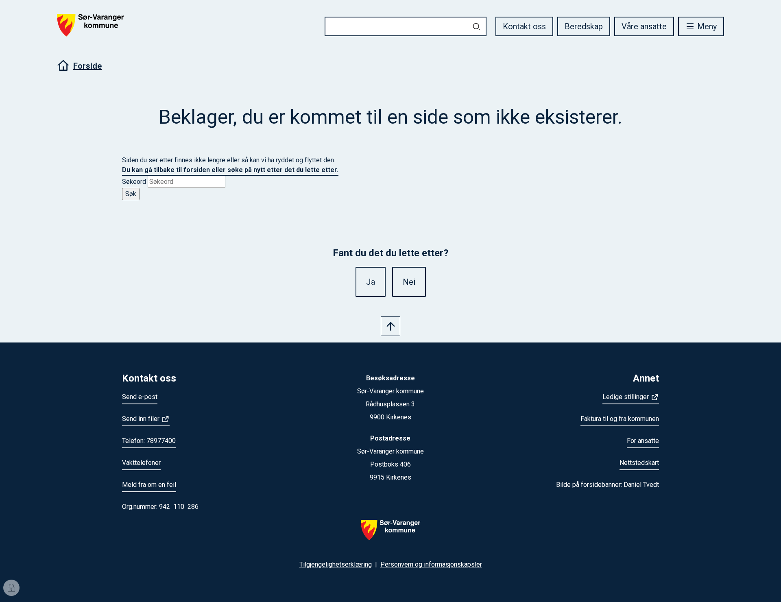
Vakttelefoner (141, 463)
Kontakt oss (524, 26)
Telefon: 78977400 (149, 441)
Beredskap (584, 26)
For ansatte (643, 441)
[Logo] (390, 535)
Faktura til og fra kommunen (619, 419)
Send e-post (139, 397)
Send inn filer (140, 419)
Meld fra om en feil (149, 485)
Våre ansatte (644, 26)
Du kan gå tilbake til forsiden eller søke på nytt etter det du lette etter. (230, 170)
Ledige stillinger (625, 397)
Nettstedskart (639, 463)
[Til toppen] (390, 326)
